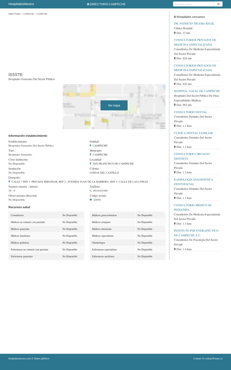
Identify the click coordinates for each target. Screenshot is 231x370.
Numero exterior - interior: (23, 186)
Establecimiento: (17, 141)
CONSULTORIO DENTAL (190, 112)
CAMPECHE (28, 13)
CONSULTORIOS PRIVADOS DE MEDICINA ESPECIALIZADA (195, 42)
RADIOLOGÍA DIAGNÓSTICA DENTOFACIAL (193, 182)
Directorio (14, 13)
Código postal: (98, 195)
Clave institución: (18, 159)
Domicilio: (14, 177)
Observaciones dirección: (22, 195)
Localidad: (96, 159)
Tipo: (11, 150)
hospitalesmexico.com (19, 358)
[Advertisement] (86, 43)
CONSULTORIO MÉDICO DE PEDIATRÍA (193, 207)
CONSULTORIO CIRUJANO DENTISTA (192, 156)
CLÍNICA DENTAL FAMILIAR (193, 133)
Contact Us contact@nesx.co (208, 358)
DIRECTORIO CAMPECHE (108, 4)
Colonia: (94, 168)
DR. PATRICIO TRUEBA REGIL (194, 23)
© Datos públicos (28, 358)
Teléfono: (95, 186)
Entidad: (94, 141)
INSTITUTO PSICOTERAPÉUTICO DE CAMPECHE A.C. (196, 233)
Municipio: (96, 150)
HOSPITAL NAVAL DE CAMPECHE (197, 91)
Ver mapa (114, 105)
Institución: (14, 168)
